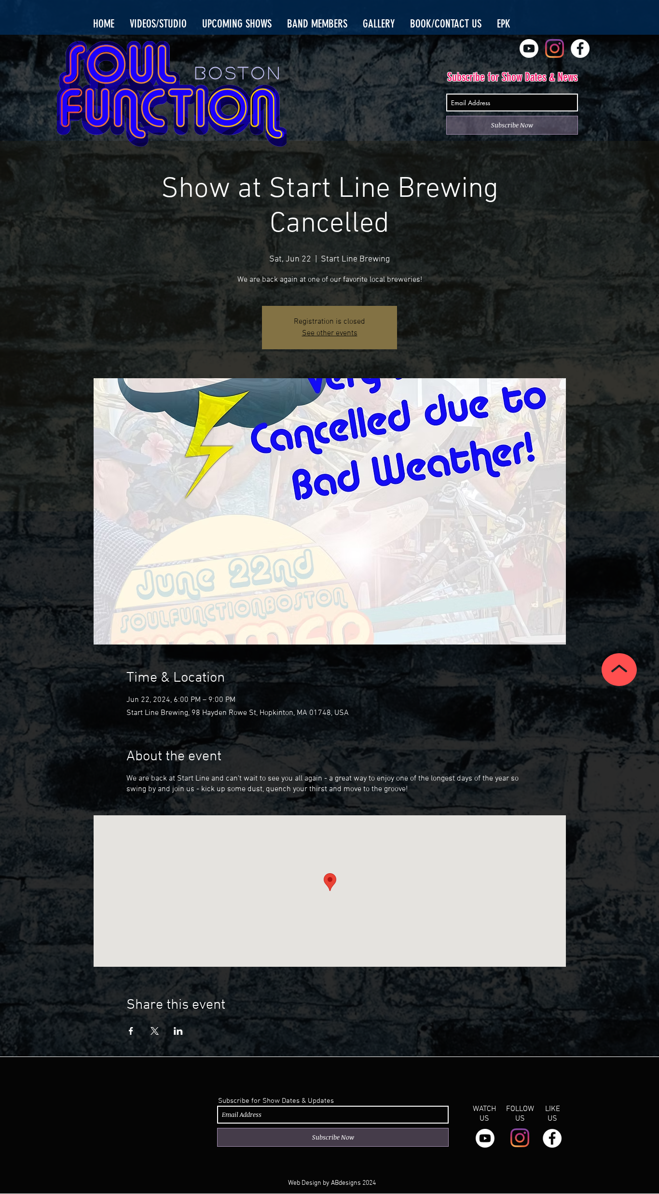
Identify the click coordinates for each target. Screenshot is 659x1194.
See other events (329, 333)
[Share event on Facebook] (131, 1031)
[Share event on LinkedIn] (178, 1031)
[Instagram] (554, 48)
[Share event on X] (154, 1031)
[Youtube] (529, 48)
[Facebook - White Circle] (580, 48)
